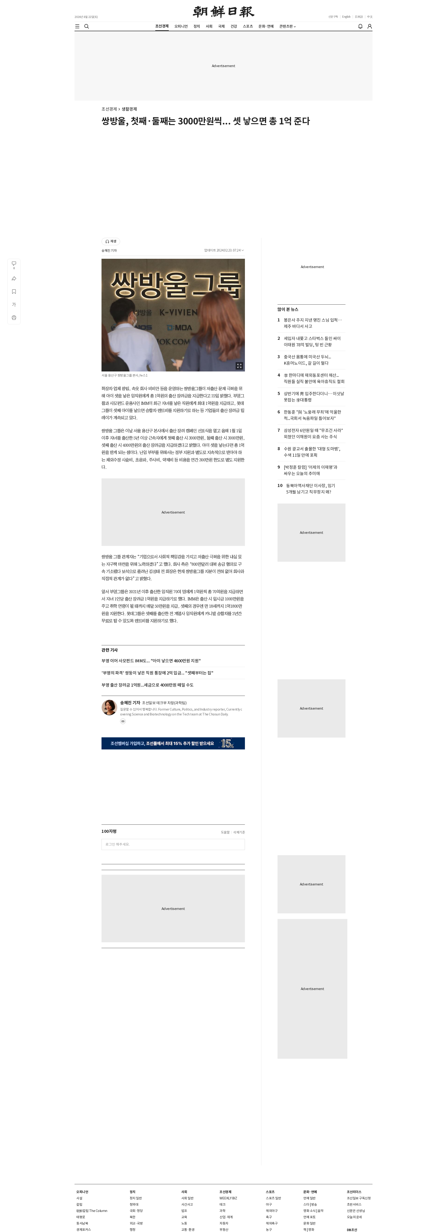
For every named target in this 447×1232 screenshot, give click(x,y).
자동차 (224, 1223)
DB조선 (352, 1230)
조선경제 (109, 109)
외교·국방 (136, 1223)
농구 (269, 1230)
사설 (79, 1198)
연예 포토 (309, 1217)
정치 (132, 1192)
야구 (269, 1204)
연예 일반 (309, 1198)
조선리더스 (354, 1192)
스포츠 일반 (273, 1198)
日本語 (359, 16)
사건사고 (187, 1204)
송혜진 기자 (109, 250)
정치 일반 (136, 1198)
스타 (306, 1204)
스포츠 (270, 1192)
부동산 (224, 1230)
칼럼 (79, 1204)
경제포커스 (83, 1230)
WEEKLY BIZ (228, 1198)
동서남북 (82, 1223)
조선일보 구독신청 (359, 1198)
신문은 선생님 (356, 1211)
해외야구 (272, 1211)
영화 (311, 1230)
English (346, 16)
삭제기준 (239, 832)
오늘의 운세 (354, 1217)
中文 (369, 16)
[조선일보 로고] (223, 11)
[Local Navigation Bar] (77, 26)
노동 (184, 1223)
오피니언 (82, 1192)
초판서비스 (354, 1204)
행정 (132, 1230)
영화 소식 (309, 1211)
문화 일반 (309, 1223)
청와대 (134, 1204)
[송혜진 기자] (109, 707)
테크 (222, 1204)
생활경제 (129, 109)
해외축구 (272, 1223)
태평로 (80, 1217)
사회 (184, 1192)
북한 (132, 1217)
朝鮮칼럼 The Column (91, 1211)
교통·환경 (188, 1230)
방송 (314, 1204)
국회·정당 (136, 1211)
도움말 (225, 832)
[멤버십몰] (173, 743)
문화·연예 (310, 1192)
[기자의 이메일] (123, 722)
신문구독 (333, 16)
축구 (269, 1217)
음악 (320, 1211)
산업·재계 (226, 1217)
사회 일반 (187, 1198)
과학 (222, 1211)
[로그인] (369, 26)
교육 (184, 1217)
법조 (184, 1211)
